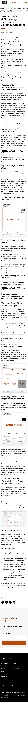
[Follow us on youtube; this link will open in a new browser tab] (2, 686)
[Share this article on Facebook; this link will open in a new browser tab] (2, 602)
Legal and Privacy (17, 668)
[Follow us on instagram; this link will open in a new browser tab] (6, 686)
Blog (2, 671)
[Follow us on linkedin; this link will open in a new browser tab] (13, 686)
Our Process (4, 663)
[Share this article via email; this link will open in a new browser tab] (14, 602)
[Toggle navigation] (26, 2)
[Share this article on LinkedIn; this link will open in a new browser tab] (10, 602)
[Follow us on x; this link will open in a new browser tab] (10, 686)
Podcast (3, 674)
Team (14, 663)
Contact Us (15, 2)
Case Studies (4, 666)
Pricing (3, 668)
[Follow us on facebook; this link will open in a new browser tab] (16, 686)
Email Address (6, 633)
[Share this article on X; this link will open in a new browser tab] (6, 602)
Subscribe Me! (14, 643)
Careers (15, 666)
